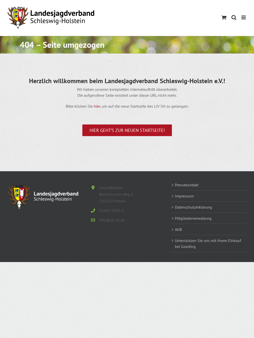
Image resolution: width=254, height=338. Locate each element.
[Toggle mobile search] (233, 17)
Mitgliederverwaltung (193, 218)
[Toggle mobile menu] (244, 17)
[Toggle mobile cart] (224, 17)
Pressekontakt (186, 184)
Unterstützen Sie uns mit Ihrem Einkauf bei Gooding (208, 243)
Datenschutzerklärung (193, 207)
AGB (178, 229)
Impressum (184, 195)
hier (97, 106)
